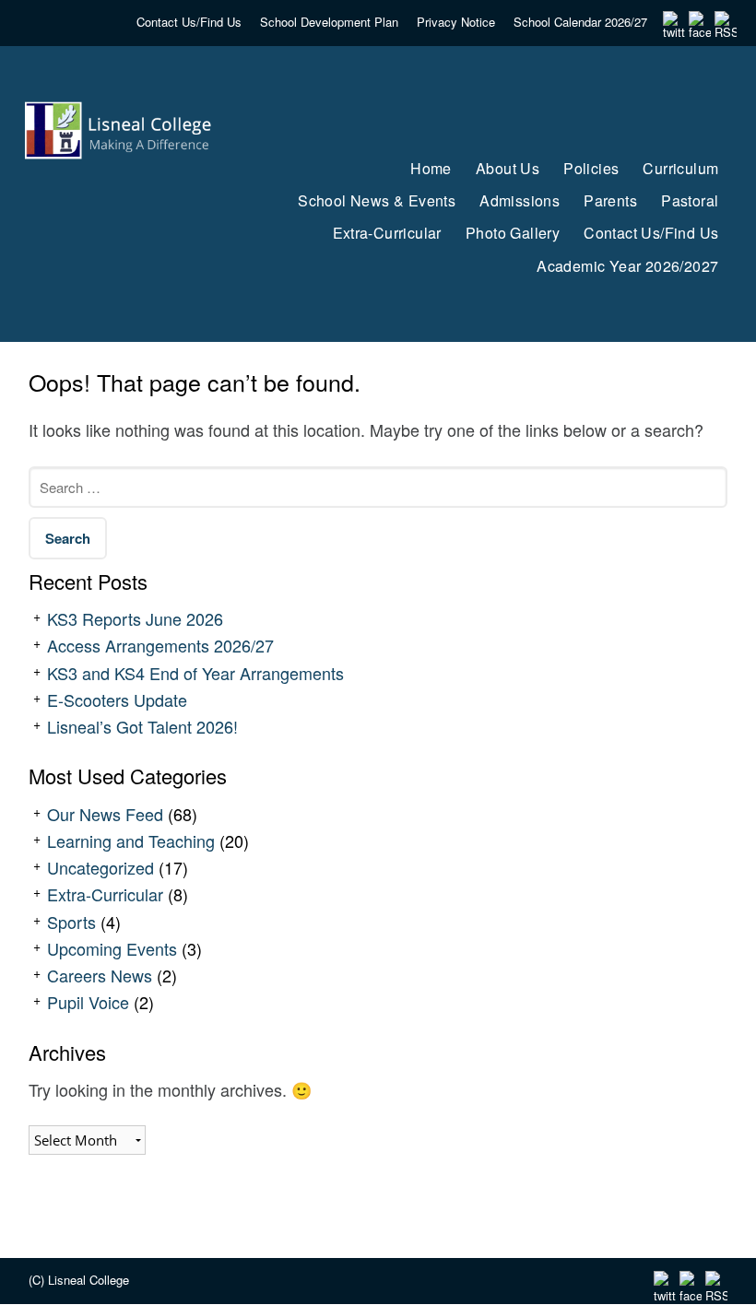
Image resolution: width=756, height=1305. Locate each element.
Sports (71, 922)
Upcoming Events (112, 948)
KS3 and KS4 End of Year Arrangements (195, 673)
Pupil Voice (88, 1002)
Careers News (99, 975)
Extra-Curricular (105, 894)
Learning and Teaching (131, 840)
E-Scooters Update (117, 699)
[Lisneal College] (122, 191)
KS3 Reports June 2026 (135, 618)
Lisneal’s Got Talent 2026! (142, 726)
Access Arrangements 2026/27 (160, 645)
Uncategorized (100, 867)
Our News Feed (105, 814)
